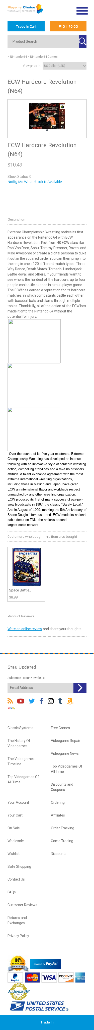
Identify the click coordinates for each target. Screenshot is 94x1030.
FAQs (12, 892)
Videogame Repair (65, 741)
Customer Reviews (22, 905)
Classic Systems (20, 728)
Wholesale (16, 841)
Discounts (58, 854)
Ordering (58, 802)
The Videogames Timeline (21, 761)
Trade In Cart (26, 26)
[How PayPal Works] (45, 963)
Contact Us (16, 879)
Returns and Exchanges (17, 920)
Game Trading (62, 841)
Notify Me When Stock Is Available (35, 181)
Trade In (47, 1022)
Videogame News (65, 753)
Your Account (18, 802)
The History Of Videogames (19, 743)
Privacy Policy (18, 936)
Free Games (60, 728)
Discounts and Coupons (62, 787)
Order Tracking (62, 828)
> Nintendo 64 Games (43, 57)
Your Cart (15, 815)
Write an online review (25, 629)
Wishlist (14, 854)
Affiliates (58, 815)
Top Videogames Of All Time (23, 779)
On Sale (14, 828)
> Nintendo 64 (17, 57)
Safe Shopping (19, 866)
